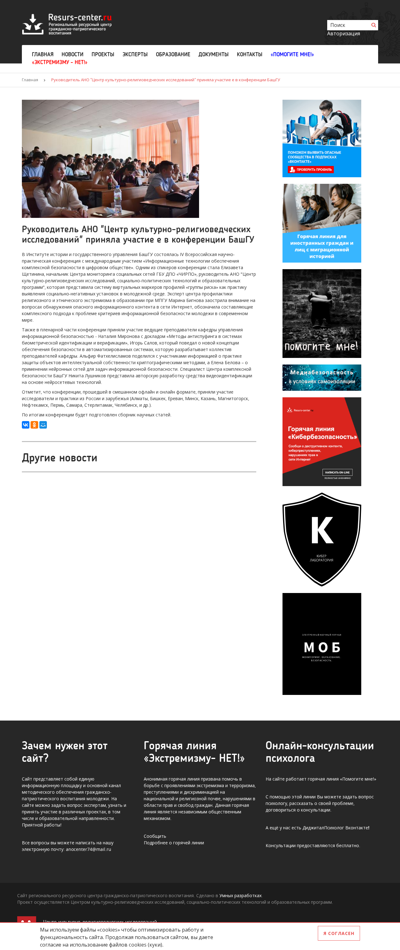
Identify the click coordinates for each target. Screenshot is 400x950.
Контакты (249, 54)
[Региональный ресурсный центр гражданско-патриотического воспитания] (67, 23)
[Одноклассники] (34, 425)
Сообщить (155, 836)
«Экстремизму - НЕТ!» (60, 62)
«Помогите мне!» (292, 54)
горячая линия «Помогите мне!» (342, 779)
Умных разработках (240, 895)
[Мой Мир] (43, 425)
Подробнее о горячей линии (174, 843)
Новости (72, 54)
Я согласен (338, 933)
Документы (213, 54)
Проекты (103, 54)
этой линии (304, 797)
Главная (42, 54)
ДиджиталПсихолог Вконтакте (335, 828)
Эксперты (135, 54)
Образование (173, 54)
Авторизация (343, 33)
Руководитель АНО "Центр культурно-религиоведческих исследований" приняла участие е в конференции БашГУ (165, 80)
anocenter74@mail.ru (88, 849)
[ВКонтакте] (25, 425)
